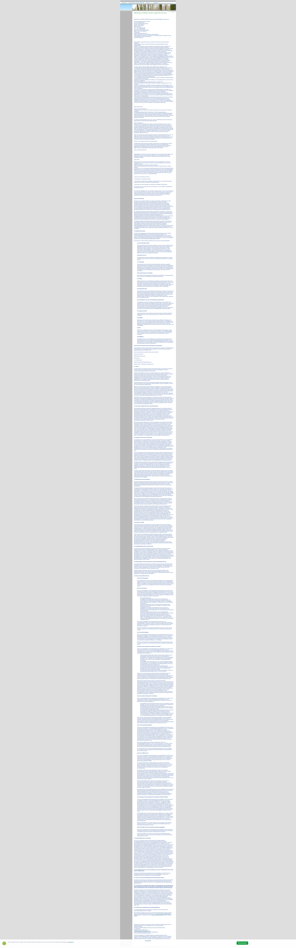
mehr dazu (70, 942)
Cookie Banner (148, 940)
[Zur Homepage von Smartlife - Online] (4, 943)
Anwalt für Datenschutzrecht (157, 914)
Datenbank (156, 2)
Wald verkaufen (132, 2)
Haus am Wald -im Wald (140, 3)
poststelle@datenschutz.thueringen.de (142, 931)
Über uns (148, 2)
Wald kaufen (124, 2)
